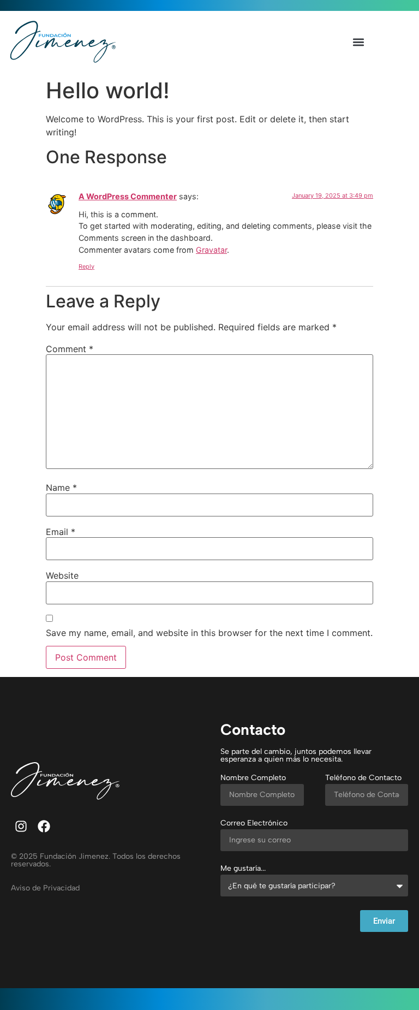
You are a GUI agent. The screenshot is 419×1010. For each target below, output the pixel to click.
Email (60, 531)
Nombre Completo (253, 778)
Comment (69, 348)
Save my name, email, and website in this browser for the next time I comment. (209, 632)
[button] (358, 42)
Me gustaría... (243, 869)
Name (61, 487)
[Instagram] (21, 826)
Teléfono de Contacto (363, 778)
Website (62, 575)
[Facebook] (44, 826)
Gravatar (211, 249)
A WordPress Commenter (128, 196)
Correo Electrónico (254, 823)
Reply (86, 266)
